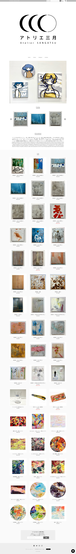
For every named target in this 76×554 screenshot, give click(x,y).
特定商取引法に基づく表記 (39, 549)
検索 (60, 1)
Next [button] (65, 119)
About (34, 57)
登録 (46, 537)
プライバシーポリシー (29, 549)
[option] (20, 119)
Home (29, 57)
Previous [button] (11, 119)
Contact (46, 57)
